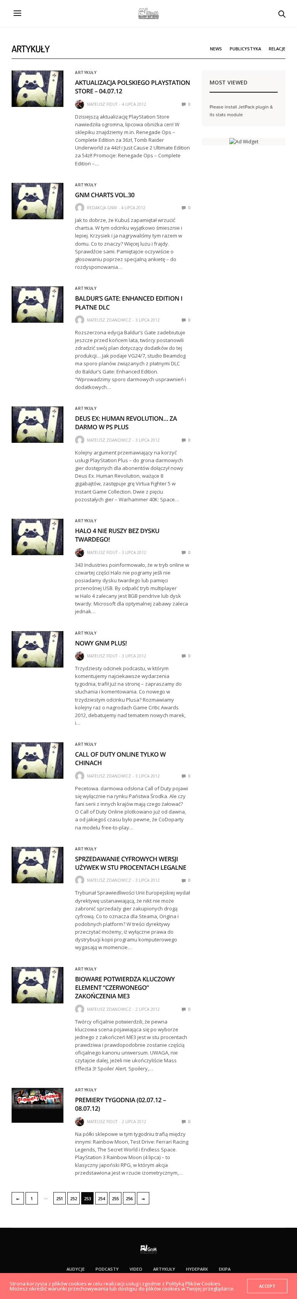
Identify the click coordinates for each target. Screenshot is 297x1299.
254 (101, 1198)
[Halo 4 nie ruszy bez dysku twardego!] (37, 537)
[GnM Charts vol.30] (37, 201)
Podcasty (107, 1269)
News (216, 49)
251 (59, 1198)
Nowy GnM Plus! (101, 643)
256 (129, 1198)
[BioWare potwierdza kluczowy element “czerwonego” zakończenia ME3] (37, 985)
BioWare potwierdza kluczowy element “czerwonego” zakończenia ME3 (125, 988)
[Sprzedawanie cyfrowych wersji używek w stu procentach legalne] (37, 865)
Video (136, 1269)
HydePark (197, 1269)
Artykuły (85, 72)
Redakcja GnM (102, 207)
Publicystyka (245, 49)
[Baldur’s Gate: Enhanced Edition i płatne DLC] (37, 304)
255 (115, 1198)
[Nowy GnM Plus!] (37, 649)
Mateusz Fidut (102, 104)
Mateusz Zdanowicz (109, 320)
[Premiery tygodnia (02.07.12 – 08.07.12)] (37, 1098)
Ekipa (224, 1269)
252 (73, 1198)
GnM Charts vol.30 (105, 195)
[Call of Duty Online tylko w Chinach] (37, 760)
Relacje (277, 49)
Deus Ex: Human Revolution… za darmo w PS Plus (126, 422)
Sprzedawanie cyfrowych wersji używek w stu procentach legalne (130, 863)
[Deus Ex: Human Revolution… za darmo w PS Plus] (37, 424)
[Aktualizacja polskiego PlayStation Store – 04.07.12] (37, 89)
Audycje (76, 1269)
